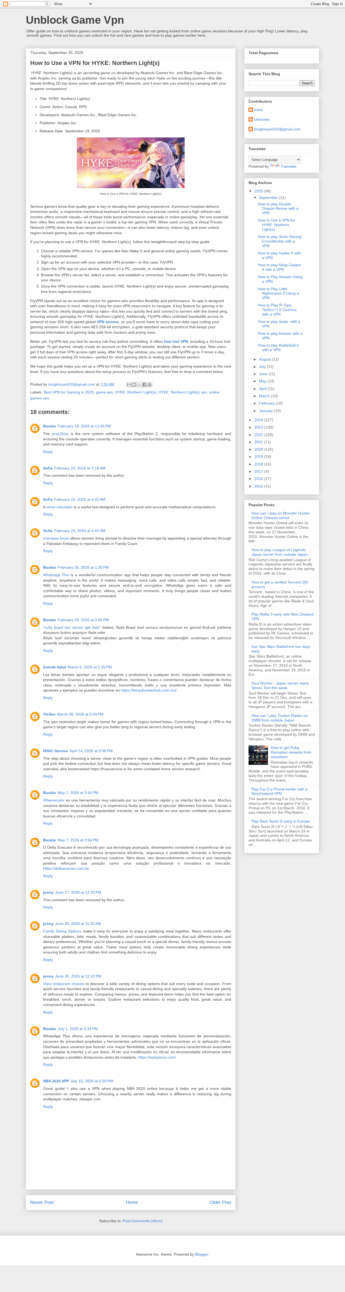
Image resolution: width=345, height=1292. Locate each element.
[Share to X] (139, 384)
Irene (258, 110)
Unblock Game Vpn (75, 20)
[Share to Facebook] (144, 384)
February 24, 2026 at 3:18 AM (79, 468)
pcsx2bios (60, 433)
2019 (259, 456)
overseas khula (56, 538)
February (267, 403)
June (263, 374)
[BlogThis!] (134, 384)
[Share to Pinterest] (149, 384)
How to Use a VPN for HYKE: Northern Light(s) (276, 225)
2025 (259, 191)
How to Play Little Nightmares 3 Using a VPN (278, 293)
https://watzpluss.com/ (157, 1057)
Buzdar (49, 426)
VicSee (49, 714)
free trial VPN (176, 341)
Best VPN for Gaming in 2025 (69, 392)
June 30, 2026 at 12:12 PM (78, 976)
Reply (48, 452)
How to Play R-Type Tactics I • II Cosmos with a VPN (277, 309)
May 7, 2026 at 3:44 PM (78, 792)
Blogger (201, 1254)
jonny (48, 892)
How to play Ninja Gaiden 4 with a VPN (279, 267)
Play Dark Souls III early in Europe (280, 821)
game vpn (104, 392)
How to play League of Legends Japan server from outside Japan (279, 552)
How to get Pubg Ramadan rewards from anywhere (291, 752)
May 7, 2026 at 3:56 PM (78, 840)
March (265, 396)
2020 (259, 449)
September (269, 197)
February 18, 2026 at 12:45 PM (84, 426)
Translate (288, 166)
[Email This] (129, 384)
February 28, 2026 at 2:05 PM (83, 620)
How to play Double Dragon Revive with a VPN (278, 208)
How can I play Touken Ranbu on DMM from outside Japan (279, 717)
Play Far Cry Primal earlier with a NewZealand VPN (279, 791)
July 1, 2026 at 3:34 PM (78, 1029)
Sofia (48, 468)
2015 (259, 486)
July (263, 366)
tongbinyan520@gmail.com (277, 129)
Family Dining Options (62, 931)
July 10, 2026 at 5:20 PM (92, 1081)
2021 (259, 442)
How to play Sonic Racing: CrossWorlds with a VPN (280, 241)
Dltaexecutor (54, 800)
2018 (259, 464)
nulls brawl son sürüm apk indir (71, 627)
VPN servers (108, 322)
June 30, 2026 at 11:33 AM (78, 923)
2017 (259, 471)
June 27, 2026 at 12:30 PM (78, 892)
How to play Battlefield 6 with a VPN (278, 347)
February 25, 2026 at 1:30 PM (83, 567)
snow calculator (59, 507)
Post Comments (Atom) (143, 1221)
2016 (259, 478)
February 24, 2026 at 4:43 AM (79, 530)
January (266, 411)
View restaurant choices (63, 984)
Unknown (262, 119)
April (263, 388)
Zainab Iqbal (54, 667)
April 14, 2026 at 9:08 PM (91, 751)
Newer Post (42, 1202)
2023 (259, 427)
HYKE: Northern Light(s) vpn (182, 392)
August (265, 359)
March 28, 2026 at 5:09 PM (80, 714)
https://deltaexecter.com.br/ (66, 868)
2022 (259, 435)
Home (132, 1202)
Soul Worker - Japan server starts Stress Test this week (280, 685)
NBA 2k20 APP (56, 1081)
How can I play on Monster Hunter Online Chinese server (280, 515)
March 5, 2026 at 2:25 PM (90, 667)
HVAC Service (55, 751)
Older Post (220, 1202)
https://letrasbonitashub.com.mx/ (149, 690)
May (263, 381)
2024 (259, 420)
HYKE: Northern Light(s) (135, 392)
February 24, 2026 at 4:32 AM (79, 499)
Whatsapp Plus (56, 575)
